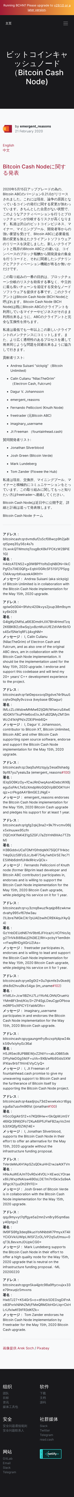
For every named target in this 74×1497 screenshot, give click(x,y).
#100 (65, 772)
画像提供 (10, 1348)
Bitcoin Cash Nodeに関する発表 (34, 169)
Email (7, 1463)
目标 (6, 1398)
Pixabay (43, 1348)
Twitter (45, 1430)
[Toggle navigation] (65, 23)
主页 (9, 23)
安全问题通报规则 (15, 1426)
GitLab (8, 1458)
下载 (43, 1393)
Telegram (46, 1435)
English (8, 145)
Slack (44, 1426)
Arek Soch (25, 1348)
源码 (43, 1402)
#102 (56, 986)
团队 (6, 1393)
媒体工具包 (10, 1407)
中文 (6, 150)
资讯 (6, 1402)
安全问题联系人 (13, 1430)
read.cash (47, 1439)
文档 (43, 1398)
